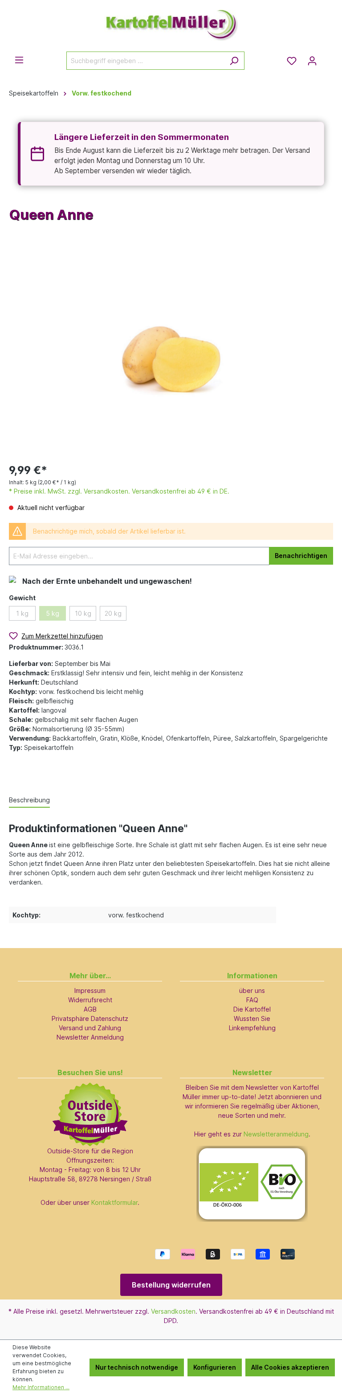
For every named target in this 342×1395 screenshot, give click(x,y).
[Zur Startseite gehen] (171, 21)
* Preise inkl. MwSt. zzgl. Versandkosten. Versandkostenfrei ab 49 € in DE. (119, 491)
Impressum (90, 990)
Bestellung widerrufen (171, 1284)
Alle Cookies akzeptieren (290, 1367)
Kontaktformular (114, 1202)
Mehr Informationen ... (40, 1387)
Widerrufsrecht (90, 1000)
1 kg (22, 613)
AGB (90, 1009)
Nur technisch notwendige (136, 1367)
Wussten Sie (252, 1018)
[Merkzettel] (291, 60)
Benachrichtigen (301, 555)
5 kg (52, 613)
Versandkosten (173, 1311)
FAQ (252, 1000)
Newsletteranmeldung (276, 1134)
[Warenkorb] (327, 58)
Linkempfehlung (252, 1028)
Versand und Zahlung (90, 1028)
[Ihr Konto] (312, 60)
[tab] (29, 800)
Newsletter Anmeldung (90, 1037)
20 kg (113, 613)
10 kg (83, 613)
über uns (252, 990)
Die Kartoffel (252, 1009)
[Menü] (19, 60)
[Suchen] (234, 61)
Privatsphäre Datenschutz (90, 1018)
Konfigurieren (214, 1367)
